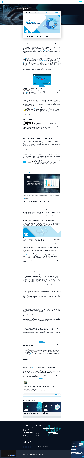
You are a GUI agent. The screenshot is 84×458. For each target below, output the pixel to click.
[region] (8, 453)
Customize (4, 455)
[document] (42, 229)
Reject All (8, 455)
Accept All (13, 455)
